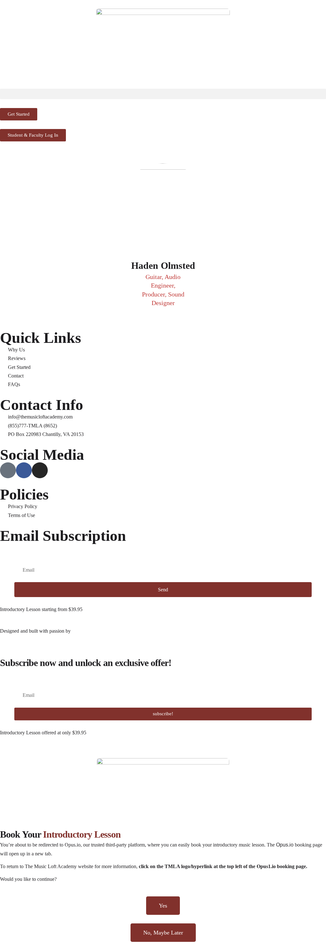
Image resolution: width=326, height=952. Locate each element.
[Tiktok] (8, 470)
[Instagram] (40, 470)
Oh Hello (82, 631)
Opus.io (285, 844)
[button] (163, 94)
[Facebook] (24, 470)
